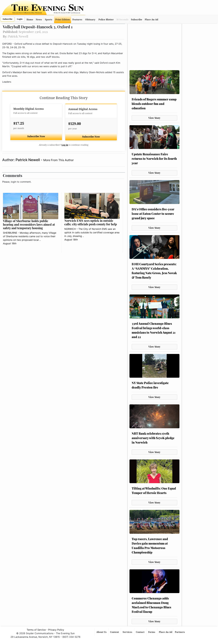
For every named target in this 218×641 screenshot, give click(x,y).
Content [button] (115, 632)
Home (30, 19)
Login (20, 19)
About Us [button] (101, 632)
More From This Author (58, 160)
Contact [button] (140, 632)
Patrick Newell (28, 160)
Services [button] (128, 632)
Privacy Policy (56, 629)
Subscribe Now (36, 136)
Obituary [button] (90, 19)
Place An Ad (151, 19)
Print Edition (62, 19)
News (39, 19)
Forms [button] (152, 632)
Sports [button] (48, 19)
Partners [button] (180, 632)
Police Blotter (106, 19)
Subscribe (7, 19)
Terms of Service (36, 629)
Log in (65, 145)
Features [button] (77, 19)
